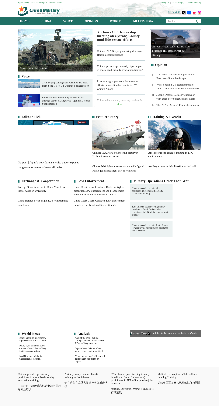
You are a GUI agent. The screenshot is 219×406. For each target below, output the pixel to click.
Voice (25, 76)
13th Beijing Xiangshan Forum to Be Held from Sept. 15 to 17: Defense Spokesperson (65, 84)
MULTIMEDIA (143, 21)
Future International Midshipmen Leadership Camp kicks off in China (133, 254)
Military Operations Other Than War (161, 181)
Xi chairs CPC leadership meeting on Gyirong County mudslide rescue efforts (118, 35)
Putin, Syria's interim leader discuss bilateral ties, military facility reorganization (32, 355)
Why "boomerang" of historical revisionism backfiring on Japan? (90, 363)
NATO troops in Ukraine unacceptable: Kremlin (52, 364)
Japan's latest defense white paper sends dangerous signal (89, 353)
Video (119, 248)
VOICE (68, 21)
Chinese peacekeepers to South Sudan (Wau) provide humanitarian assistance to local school (150, 228)
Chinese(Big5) (178, 2)
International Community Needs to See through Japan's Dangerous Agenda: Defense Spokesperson (66, 100)
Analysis (83, 334)
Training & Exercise (166, 117)
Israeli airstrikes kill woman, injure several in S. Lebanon (54, 339)
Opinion (161, 65)
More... (120, 104)
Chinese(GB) (164, 2)
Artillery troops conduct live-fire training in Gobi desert (82, 386)
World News (31, 334)
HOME (24, 21)
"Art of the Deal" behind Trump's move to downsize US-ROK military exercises (111, 341)
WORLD (115, 21)
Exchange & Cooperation (40, 181)
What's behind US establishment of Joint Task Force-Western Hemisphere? (177, 86)
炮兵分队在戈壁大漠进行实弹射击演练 (86, 395)
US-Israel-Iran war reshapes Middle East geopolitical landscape (175, 76)
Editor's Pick (31, 117)
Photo (26, 248)
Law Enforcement (90, 181)
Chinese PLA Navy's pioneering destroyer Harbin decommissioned (119, 53)
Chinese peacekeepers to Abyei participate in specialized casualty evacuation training (120, 68)
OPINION (91, 21)
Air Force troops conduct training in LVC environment (177, 267)
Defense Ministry (194, 2)
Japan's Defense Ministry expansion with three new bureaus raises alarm (175, 96)
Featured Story (107, 117)
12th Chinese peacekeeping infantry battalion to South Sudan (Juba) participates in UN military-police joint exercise (150, 210)
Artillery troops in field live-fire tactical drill (178, 253)
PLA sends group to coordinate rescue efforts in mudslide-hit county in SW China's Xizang (117, 85)
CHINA (46, 21)
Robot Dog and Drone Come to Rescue (130, 266)
